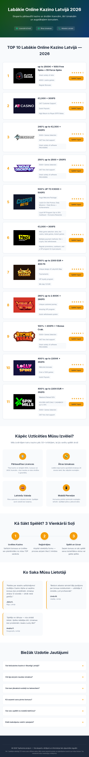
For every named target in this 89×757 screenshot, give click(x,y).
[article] (44, 76)
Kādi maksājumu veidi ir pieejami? (19, 722)
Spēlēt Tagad (76, 78)
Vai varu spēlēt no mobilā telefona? (20, 711)
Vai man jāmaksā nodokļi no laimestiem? (22, 688)
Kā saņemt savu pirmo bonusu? (18, 699)
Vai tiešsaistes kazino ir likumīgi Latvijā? (22, 666)
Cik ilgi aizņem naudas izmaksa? (19, 677)
